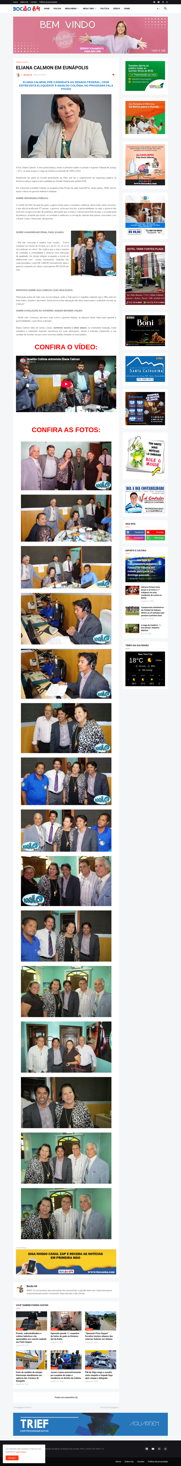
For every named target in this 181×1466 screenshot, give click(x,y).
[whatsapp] (167, 2)
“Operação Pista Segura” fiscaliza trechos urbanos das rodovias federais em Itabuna (99, 1336)
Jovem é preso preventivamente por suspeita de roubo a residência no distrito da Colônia (66, 1375)
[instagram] (163, 2)
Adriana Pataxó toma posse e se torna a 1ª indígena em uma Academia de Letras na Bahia (151, 592)
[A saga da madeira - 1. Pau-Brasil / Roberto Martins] (132, 628)
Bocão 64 (32, 1286)
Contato (34, 2)
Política (104, 8)
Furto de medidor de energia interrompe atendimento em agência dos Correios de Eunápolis (29, 1376)
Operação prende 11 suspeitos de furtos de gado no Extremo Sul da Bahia (65, 1336)
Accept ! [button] (12, 1458)
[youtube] (159, 2)
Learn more (21, 1452)
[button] (158, 8)
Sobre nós (24, 2)
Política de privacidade (48, 2)
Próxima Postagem (109, 1407)
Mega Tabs (88, 8)
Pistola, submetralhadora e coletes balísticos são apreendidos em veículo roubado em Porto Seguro (31, 1337)
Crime (127, 8)
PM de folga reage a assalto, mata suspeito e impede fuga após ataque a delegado (99, 1375)
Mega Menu (71, 8)
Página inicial (22, 62)
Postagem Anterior (23, 1407)
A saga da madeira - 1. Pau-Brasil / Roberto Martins (151, 628)
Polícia (57, 8)
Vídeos (116, 8)
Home (15, 2)
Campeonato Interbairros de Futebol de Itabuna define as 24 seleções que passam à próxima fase (152, 611)
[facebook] (154, 2)
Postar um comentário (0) (66, 1397)
